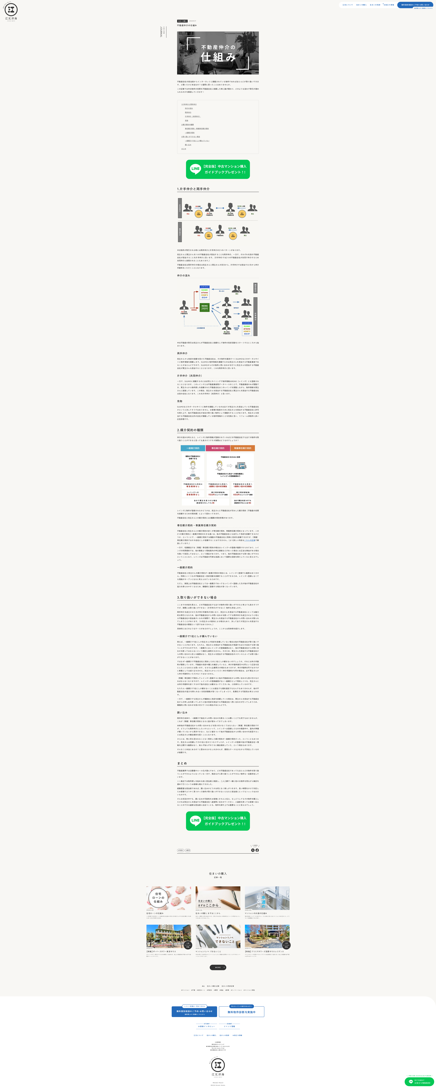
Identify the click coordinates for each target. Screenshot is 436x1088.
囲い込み (188, 144)
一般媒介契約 (189, 132)
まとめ (183, 148)
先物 (186, 120)
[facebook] (257, 850)
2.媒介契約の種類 (187, 124)
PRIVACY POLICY (218, 1083)
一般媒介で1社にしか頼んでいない (197, 140)
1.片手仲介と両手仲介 (189, 104)
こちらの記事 (249, 540)
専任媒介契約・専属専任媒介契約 (197, 128)
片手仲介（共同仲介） (193, 116)
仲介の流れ (189, 108)
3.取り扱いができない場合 (190, 136)
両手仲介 (188, 112)
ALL (203, 986)
